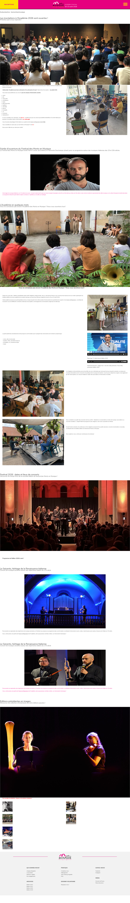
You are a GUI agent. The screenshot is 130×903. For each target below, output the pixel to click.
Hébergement (64, 868)
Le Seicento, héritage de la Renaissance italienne (23, 564)
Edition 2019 (30, 885)
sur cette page (26, 119)
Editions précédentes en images (15, 696)
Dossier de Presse (100, 876)
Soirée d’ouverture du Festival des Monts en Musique (25, 144)
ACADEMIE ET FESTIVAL (71, 6)
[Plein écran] (125, 349)
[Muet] (123, 349)
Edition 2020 (30, 883)
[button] (107, 339)
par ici (22, 117)
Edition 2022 (30, 880)
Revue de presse (99, 878)
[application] (107, 339)
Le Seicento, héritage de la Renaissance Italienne (23, 639)
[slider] (106, 349)
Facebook (98, 866)
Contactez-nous (65, 866)
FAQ (62, 871)
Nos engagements (31, 871)
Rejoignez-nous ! (65, 880)
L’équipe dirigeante (31, 866)
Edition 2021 (30, 882)
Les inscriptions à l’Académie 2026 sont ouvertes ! (24, 18)
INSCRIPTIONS (9, 4)
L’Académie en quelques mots (14, 200)
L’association (30, 868)
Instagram (98, 868)
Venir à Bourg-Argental (66, 870)
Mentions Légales (31, 870)
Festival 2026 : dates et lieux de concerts (19, 469)
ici (33, 124)
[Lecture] (89, 349)
